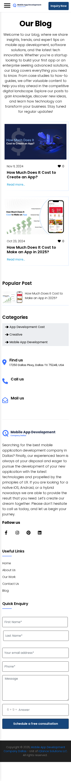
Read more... (16, 184)
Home (6, 563)
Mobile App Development (28, 342)
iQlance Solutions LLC (52, 751)
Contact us (10, 584)
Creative (15, 334)
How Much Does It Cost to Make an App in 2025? (44, 295)
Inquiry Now (59, 6)
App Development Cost (27, 327)
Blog (5, 590)
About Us (9, 570)
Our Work (9, 577)
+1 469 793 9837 (22, 384)
